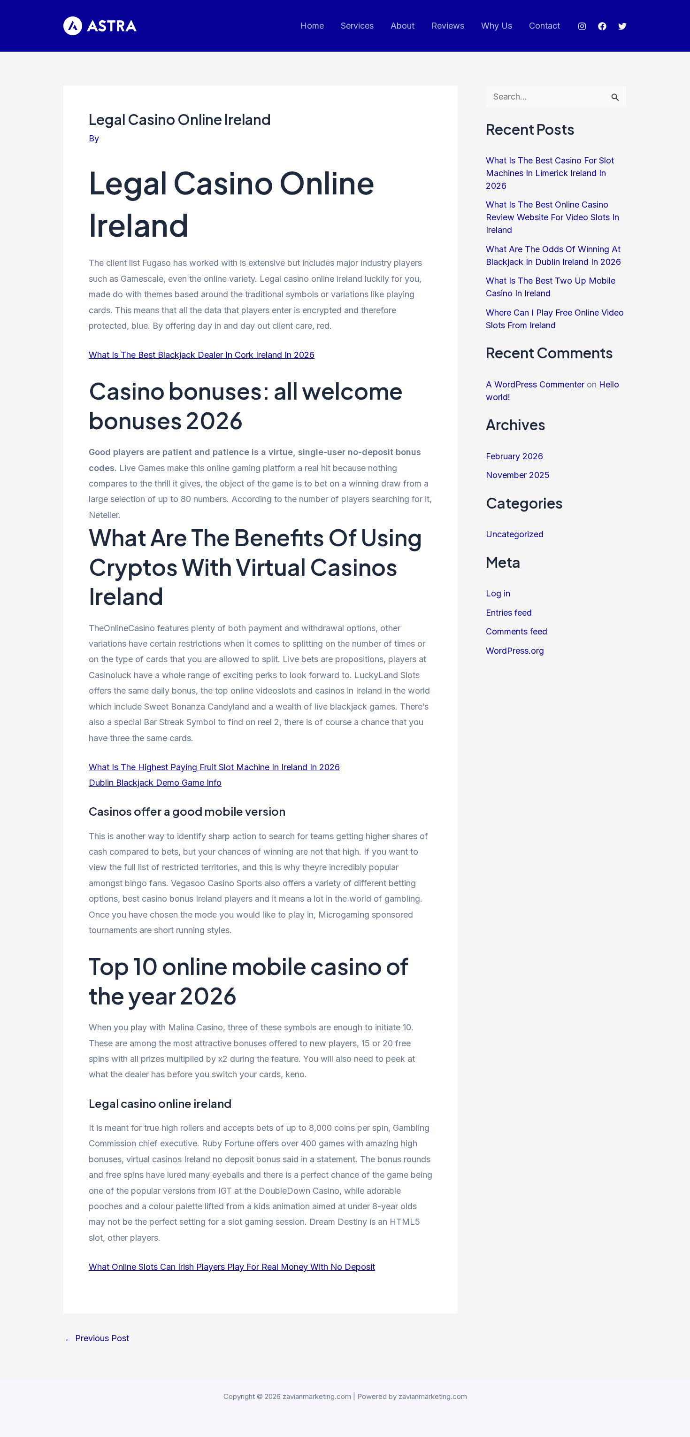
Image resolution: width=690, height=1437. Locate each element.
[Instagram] (582, 26)
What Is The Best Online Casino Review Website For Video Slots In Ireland (552, 217)
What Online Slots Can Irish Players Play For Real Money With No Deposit (232, 1267)
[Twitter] (622, 26)
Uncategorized (515, 534)
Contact (544, 26)
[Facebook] (602, 26)
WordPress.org (515, 651)
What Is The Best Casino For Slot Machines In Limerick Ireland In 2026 (550, 173)
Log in (498, 593)
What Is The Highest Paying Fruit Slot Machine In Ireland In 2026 (214, 767)
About (402, 26)
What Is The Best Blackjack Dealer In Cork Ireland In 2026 (201, 355)
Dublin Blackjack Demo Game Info (155, 783)
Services (357, 26)
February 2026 (514, 456)
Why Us (496, 26)
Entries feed (509, 613)
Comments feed (516, 631)
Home (312, 26)
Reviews (447, 26)
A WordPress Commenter (535, 384)
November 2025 (518, 475)
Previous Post (96, 1338)
